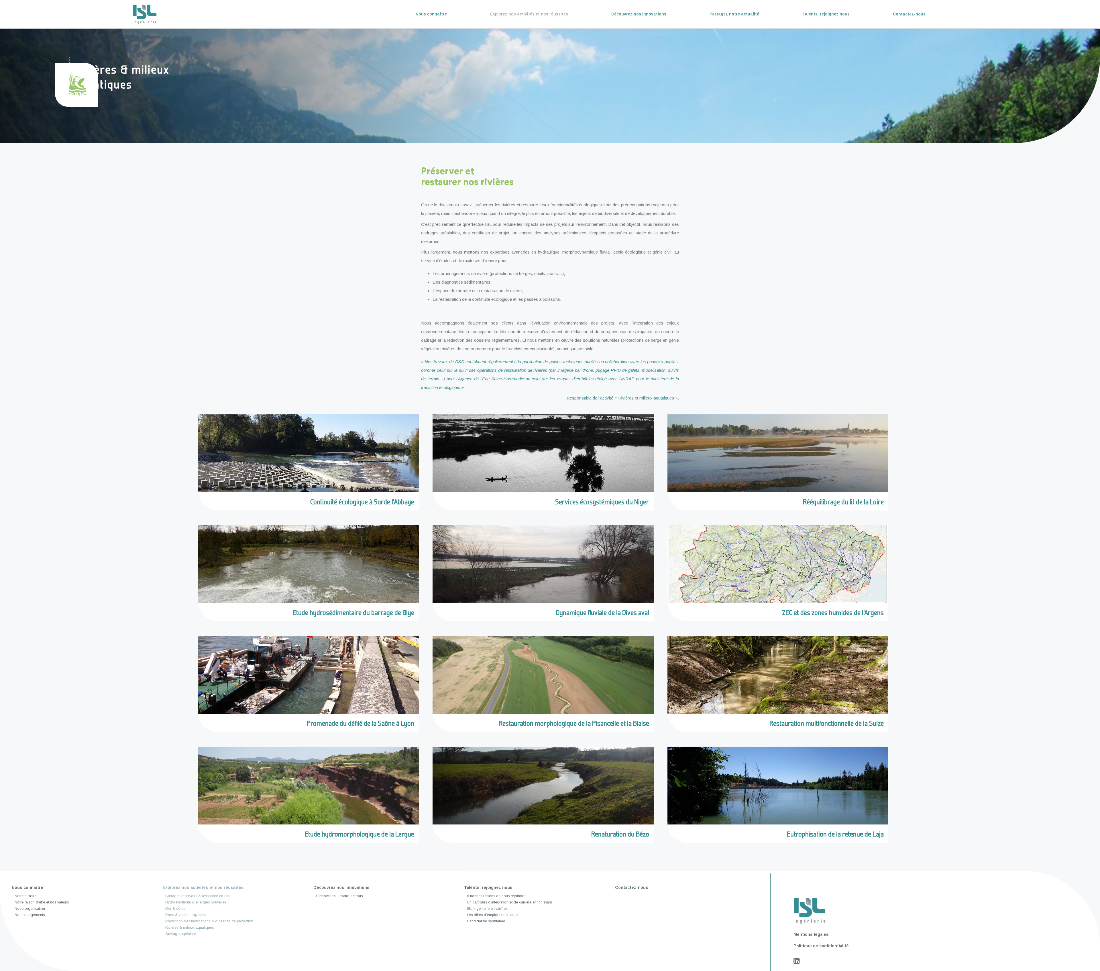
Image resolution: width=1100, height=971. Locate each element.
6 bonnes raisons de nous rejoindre (496, 896)
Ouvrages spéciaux (181, 934)
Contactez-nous (909, 14)
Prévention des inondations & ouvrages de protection (209, 921)
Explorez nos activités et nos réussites (529, 14)
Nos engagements (30, 915)
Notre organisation (30, 909)
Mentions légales (811, 934)
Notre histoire (25, 896)
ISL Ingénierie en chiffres (487, 909)
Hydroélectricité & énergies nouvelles (195, 902)
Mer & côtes (175, 909)
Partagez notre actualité (734, 14)
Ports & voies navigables (185, 915)
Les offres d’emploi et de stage (492, 915)
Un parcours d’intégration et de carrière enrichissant (509, 902)
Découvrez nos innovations (638, 14)
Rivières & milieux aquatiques (189, 927)
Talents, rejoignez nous (826, 14)
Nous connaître (431, 14)
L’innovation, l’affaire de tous (339, 896)
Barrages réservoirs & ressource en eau (197, 896)
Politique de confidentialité (821, 946)
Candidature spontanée (486, 921)
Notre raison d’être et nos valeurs (42, 902)
